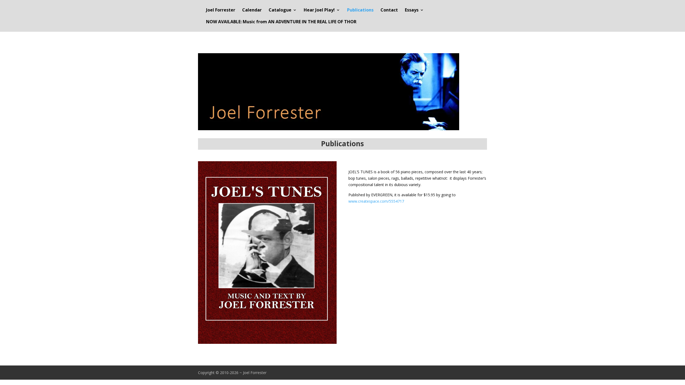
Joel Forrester (220, 10)
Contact (389, 10)
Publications (360, 10)
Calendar (252, 10)
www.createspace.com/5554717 (376, 201)
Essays (411, 10)
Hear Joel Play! (319, 10)
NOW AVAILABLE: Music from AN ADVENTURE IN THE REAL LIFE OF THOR (281, 22)
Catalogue (280, 10)
